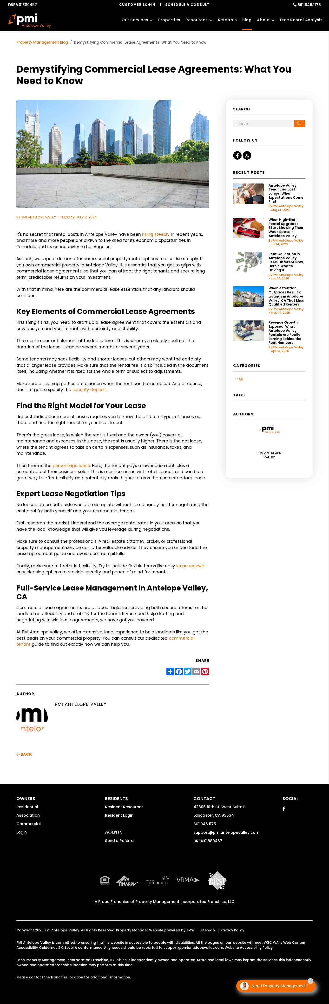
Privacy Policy (232, 930)
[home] (29, 20)
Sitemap (207, 930)
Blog (247, 20)
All (240, 379)
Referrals (227, 20)
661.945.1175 (309, 4)
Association (28, 815)
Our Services (135, 20)
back (26, 754)
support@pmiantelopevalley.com (226, 832)
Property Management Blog (42, 42)
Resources (196, 20)
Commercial (28, 824)
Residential (27, 807)
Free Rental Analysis (301, 20)
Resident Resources (124, 807)
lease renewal (190, 566)
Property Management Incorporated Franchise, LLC (185, 901)
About (263, 20)
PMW (190, 930)
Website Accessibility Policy (249, 947)
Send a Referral (120, 840)
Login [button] (21, 832)
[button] (237, 155)
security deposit (89, 390)
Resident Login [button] (119, 815)
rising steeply (156, 234)
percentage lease (71, 465)
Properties (169, 20)
